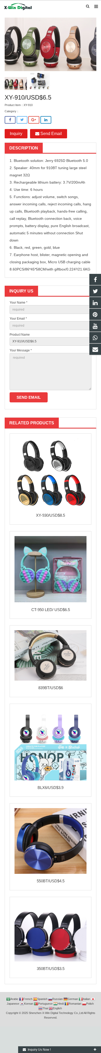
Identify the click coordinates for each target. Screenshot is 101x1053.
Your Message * (21, 350)
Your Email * (18, 318)
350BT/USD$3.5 (50, 968)
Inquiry (16, 133)
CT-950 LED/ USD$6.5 (50, 609)
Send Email (50, 133)
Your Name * (18, 302)
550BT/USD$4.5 (50, 881)
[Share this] (10, 120)
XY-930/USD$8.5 (50, 515)
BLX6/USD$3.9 (50, 787)
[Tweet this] (22, 120)
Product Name (20, 334)
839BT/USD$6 (50, 688)
